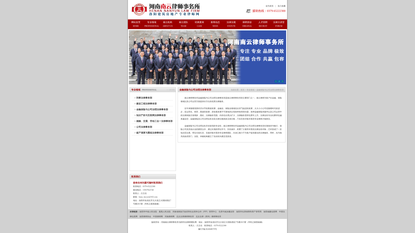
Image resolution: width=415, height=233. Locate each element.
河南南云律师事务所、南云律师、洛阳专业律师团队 (166, 9)
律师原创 (247, 24)
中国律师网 (158, 216)
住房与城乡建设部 (226, 212)
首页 (242, 90)
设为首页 (269, 6)
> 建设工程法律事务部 (145, 103)
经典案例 (199, 24)
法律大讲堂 (279, 24)
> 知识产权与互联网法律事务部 (150, 115)
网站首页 (135, 24)
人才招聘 (262, 24)
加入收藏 (281, 6)
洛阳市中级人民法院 (148, 212)
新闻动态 (215, 24)
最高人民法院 (165, 212)
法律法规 (231, 24)
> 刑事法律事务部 (143, 98)
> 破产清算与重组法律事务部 (149, 133)
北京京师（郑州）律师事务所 (208, 216)
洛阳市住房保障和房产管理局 (248, 212)
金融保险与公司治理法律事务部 (270, 90)
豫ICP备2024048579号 (207, 229)
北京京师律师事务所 (185, 216)
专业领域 (151, 24)
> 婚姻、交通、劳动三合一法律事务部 (153, 121)
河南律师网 (169, 216)
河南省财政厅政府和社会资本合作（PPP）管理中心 (194, 212)
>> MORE (170, 90)
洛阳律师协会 (145, 216)
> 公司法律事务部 (143, 127)
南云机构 (168, 24)
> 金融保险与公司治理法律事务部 (151, 109)
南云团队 (183, 24)
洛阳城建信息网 (270, 212)
